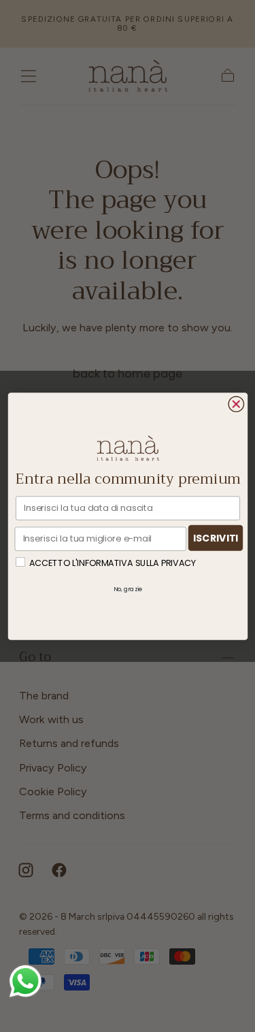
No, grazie (128, 588)
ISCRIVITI (214, 537)
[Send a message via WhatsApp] (25, 981)
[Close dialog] (236, 404)
